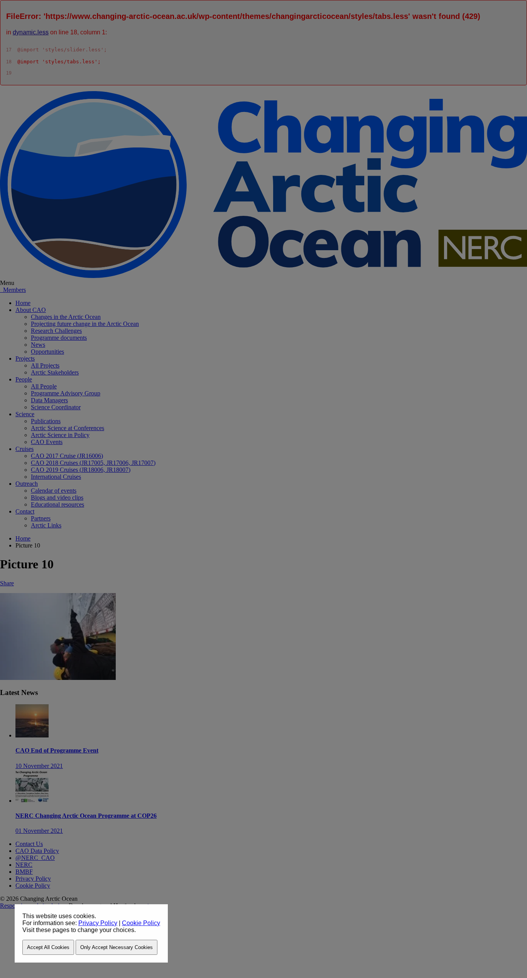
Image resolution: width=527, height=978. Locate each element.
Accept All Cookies (48, 947)
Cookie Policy (141, 923)
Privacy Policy (97, 923)
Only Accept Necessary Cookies (116, 947)
